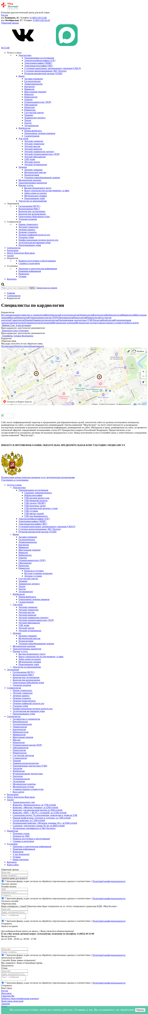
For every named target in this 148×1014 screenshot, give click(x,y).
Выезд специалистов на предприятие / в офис (46, 190)
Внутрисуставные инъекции (38, 573)
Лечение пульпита (27, 232)
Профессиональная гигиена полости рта (38, 240)
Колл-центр (133, 323)
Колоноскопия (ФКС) (29, 209)
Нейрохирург (31, 97)
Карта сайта (13, 864)
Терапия (28, 320)
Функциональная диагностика (28, 773)
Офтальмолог (31, 104)
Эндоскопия (46, 323)
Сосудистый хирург (34, 112)
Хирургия (18, 323)
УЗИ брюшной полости (36, 500)
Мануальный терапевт (35, 91)
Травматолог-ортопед (35, 117)
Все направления (9, 315)
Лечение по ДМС (21, 836)
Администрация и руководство (112, 323)
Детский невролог (33, 149)
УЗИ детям (29, 159)
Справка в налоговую (29, 263)
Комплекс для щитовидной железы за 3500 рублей (37, 810)
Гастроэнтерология (69, 315)
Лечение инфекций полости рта (34, 235)
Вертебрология (52, 315)
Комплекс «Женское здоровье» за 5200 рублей (35, 807)
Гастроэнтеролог (32, 81)
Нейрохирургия (114, 315)
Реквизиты (23, 274)
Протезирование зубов (29, 245)
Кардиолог (29, 86)
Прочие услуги (25, 185)
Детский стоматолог (28, 227)
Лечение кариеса (26, 229)
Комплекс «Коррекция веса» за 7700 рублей (34, 805)
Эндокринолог (31, 125)
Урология (97, 320)
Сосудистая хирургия (23, 755)
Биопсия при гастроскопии (31, 211)
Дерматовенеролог (33, 84)
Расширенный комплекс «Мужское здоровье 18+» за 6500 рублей (45, 823)
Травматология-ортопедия (45, 320)
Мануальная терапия (23, 737)
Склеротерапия (31, 136)
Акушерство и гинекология (31, 315)
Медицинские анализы (29, 180)
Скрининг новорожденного (38, 492)
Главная (11, 293)
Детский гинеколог (33, 141)
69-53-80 (5, 48)
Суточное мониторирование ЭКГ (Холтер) (45, 71)
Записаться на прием (47, 288)
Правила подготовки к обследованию (37, 261)
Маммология (128, 315)
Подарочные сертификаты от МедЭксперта (34, 828)
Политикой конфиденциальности (108, 881)
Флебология (24, 128)
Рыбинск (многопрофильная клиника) (20, 998)
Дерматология (86, 315)
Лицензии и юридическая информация (37, 268)
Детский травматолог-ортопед (39, 151)
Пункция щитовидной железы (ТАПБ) (43, 73)
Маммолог (29, 89)
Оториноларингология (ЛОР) (43, 317)
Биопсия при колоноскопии (32, 214)
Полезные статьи (21, 833)
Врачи (21, 76)
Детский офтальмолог (35, 156)
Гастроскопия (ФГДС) (29, 206)
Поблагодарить (22, 346)
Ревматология (93, 317)
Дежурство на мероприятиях (32, 201)
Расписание (12, 250)
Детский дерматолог (34, 143)
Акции (10, 255)
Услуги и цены (14, 485)
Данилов (5, 1003)
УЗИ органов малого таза (36, 498)
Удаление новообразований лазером (42, 177)
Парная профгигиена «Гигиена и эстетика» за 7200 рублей (42, 818)
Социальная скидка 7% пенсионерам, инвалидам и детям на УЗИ (45, 815)
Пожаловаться (37, 346)
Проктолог (29, 107)
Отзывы (22, 276)
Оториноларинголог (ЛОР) (37, 102)
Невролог (29, 94)
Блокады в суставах (34, 570)
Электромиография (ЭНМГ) (38, 63)
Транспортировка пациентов (32, 182)
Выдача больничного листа (37, 188)
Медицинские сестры (86, 323)
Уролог (27, 120)
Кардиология (99, 315)
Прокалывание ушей (34, 198)
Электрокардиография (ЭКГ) (38, 65)
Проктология (79, 317)
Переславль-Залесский (12, 1001)
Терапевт (28, 115)
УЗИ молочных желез (35, 505)
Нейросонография (33, 495)
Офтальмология (65, 317)
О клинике (12, 844)
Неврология (22, 317)
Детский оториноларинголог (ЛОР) (42, 154)
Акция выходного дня (24, 802)
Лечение (22, 167)
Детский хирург (32, 162)
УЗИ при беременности (36, 516)
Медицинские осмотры (63, 323)
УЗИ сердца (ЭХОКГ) (35, 503)
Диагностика (24, 55)
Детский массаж (32, 146)
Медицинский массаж (35, 172)
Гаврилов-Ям (7, 996)
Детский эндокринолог (35, 164)
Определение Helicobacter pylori (34, 216)
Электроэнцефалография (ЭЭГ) (39, 60)
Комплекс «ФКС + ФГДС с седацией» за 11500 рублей (39, 812)
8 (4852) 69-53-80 (38, 17)
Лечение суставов (33, 576)
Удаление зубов (26, 237)
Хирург (28, 123)
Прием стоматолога (28, 224)
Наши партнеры (21, 859)
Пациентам (12, 831)
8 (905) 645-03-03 (41, 20)
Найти (32, 288)
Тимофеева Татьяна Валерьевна (17, 336)
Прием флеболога (33, 130)
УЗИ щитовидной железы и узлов (41, 508)
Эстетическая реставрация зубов (34, 242)
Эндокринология (31, 323)
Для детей (23, 138)
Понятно (140, 1010)
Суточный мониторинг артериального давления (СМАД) (52, 68)
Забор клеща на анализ (35, 193)
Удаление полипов (27, 219)
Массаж (13, 317)
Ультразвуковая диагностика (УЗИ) (75, 320)
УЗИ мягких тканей (34, 513)
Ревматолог (30, 110)
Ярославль (6, 993)
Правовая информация (29, 271)
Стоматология (17, 320)
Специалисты (14, 248)
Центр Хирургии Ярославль (21, 253)
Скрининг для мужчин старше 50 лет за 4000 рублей (39, 825)
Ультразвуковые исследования (39, 58)
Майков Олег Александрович (16, 325)
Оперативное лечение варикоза (39, 133)
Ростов (4, 990)
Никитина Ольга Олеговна (15, 330)
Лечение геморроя (33, 169)
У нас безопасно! (21, 854)
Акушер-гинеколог (33, 78)
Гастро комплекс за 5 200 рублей (29, 820)
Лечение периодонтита (24, 701)
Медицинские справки (35, 196)
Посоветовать (8, 346)
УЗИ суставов (31, 511)
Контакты (12, 279)
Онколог (28, 99)
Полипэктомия (31, 175)
